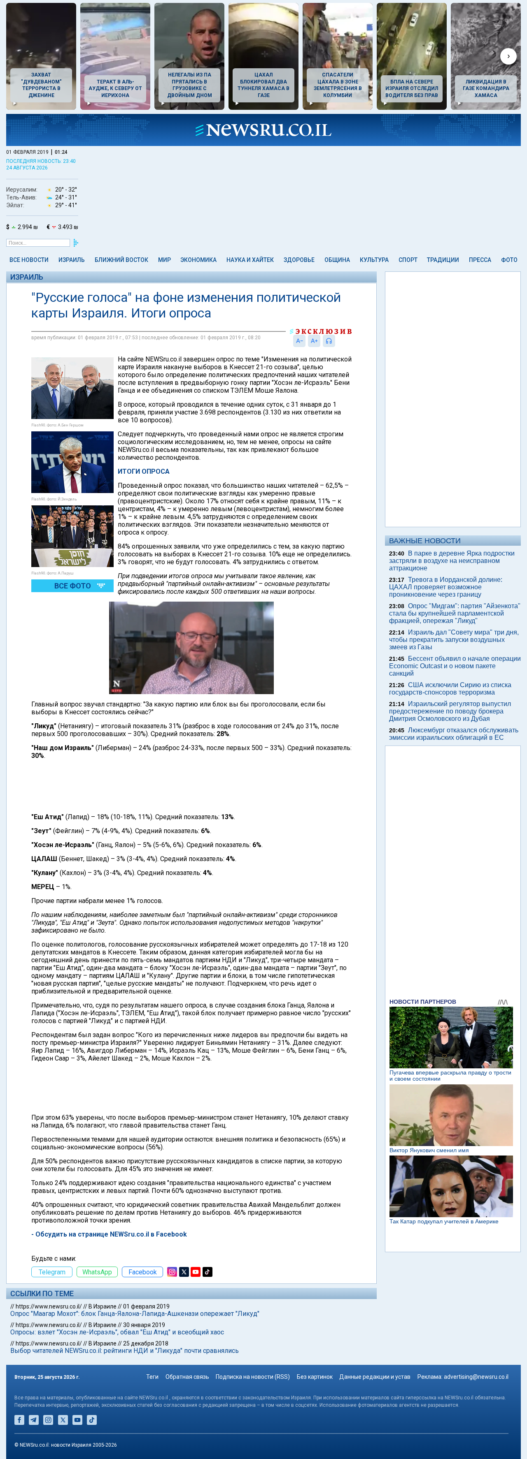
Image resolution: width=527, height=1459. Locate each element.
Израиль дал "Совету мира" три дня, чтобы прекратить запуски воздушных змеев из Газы (454, 640)
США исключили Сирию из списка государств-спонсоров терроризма (450, 688)
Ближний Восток (121, 260)
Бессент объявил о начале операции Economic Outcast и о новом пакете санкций (455, 666)
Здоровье (299, 260)
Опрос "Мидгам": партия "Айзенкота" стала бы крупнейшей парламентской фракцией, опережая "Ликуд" (454, 613)
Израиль (71, 260)
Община (337, 260)
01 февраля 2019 (146, 1306)
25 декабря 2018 (145, 1343)
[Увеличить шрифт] (314, 341)
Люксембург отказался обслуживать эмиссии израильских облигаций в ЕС (453, 734)
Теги (152, 1376)
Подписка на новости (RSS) (253, 1376)
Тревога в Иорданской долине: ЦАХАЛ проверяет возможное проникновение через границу (445, 587)
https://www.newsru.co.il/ (49, 1306)
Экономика (198, 260)
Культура (374, 260)
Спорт (408, 260)
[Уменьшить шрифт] (299, 341)
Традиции (443, 260)
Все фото (72, 585)
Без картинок (315, 1376)
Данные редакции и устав (374, 1376)
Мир (164, 260)
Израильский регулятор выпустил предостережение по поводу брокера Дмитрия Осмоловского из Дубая (450, 711)
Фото (509, 260)
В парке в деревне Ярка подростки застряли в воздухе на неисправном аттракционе (452, 561)
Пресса (480, 260)
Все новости (29, 260)
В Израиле (103, 1306)
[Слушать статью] (337, 341)
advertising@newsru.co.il (476, 1376)
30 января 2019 (144, 1325)
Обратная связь (187, 1376)
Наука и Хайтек (250, 260)
